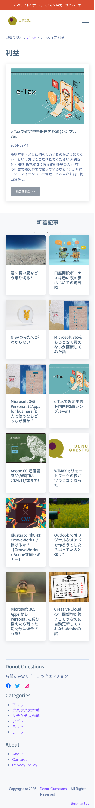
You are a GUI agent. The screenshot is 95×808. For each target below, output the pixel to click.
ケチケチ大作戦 (26, 715)
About (17, 753)
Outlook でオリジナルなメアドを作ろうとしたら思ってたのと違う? (68, 545)
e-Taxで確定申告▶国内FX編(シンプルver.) (44, 134)
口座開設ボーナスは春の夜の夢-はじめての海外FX (68, 280)
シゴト (18, 721)
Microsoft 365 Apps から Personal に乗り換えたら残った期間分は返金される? (25, 621)
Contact (19, 759)
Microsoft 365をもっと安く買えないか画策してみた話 (68, 344)
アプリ (18, 704)
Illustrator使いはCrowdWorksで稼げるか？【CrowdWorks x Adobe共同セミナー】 (26, 547)
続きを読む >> (28, 192)
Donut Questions (53, 788)
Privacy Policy (24, 765)
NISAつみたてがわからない (25, 339)
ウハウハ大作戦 (26, 710)
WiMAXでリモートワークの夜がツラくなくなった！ (68, 478)
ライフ (18, 732)
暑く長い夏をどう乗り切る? (24, 275)
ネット (18, 726)
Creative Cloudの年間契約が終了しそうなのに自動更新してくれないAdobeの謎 (68, 621)
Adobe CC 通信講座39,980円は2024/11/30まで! (25, 475)
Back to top (80, 803)
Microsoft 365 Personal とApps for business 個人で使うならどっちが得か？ (25, 411)
